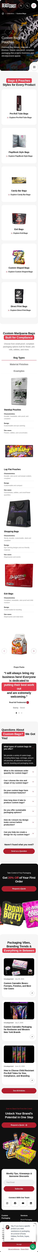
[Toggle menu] (33, 5)
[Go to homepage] (9, 5)
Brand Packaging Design (26, 1221)
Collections (10, 13)
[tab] (19, 357)
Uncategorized (9, 979)
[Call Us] (27, 5)
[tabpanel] (19, 497)
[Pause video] (34, 67)
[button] (21, 5)
